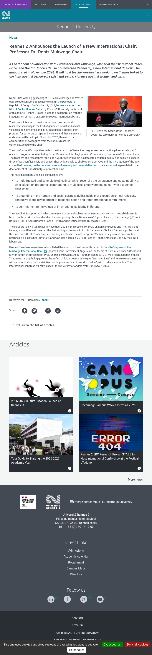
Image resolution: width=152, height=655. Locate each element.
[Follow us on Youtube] (100, 597)
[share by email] (34, 311)
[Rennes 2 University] (51, 501)
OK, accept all (112, 644)
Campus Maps (76, 568)
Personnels (61, 4)
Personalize (76, 650)
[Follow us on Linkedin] (51, 597)
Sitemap (77, 625)
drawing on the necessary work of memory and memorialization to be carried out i (70, 165)
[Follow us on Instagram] (84, 597)
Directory (76, 574)
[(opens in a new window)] (99, 501)
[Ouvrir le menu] (147, 15)
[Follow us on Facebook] (68, 597)
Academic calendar (76, 556)
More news (135, 479)
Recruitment (76, 562)
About (45, 299)
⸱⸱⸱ (148, 4)
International (83, 4)
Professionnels (108, 4)
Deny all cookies (137, 644)
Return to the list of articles (35, 325)
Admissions (76, 550)
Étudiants (40, 4)
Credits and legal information (77, 632)
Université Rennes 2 (15, 4)
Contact (77, 618)
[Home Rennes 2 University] (6, 15)
